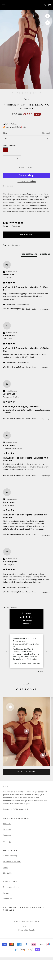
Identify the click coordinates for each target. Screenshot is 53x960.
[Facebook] (4, 841)
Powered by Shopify (26, 930)
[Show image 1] (17, 93)
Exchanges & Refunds (12, 861)
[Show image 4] (25, 93)
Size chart (46, 133)
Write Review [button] (26, 234)
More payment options (26, 181)
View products (26, 772)
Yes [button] (23, 309)
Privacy (6, 893)
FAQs (5, 867)
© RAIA (26, 927)
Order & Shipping (10, 855)
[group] (26, 223)
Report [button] (28, 309)
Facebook (7, 835)
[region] (26, 650)
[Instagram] (10, 841)
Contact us (7, 899)
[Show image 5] (27, 93)
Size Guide (7, 873)
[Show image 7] (33, 93)
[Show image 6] (30, 93)
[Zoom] (47, 16)
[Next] (40, 92)
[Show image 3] (22, 93)
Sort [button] (5, 245)
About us (7, 823)
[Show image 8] (36, 93)
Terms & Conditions (11, 887)
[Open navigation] (3, 5)
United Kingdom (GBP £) (25, 921)
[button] (26, 124)
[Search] (45, 5)
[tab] (29, 254)
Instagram (7, 829)
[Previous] (12, 92)
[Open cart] (49, 5)
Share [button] (34, 309)
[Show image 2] (19, 93)
